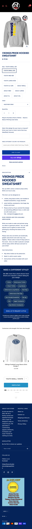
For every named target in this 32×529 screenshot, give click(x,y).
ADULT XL (7, 96)
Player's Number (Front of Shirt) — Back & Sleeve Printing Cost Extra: (14, 118)
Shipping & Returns (24, 417)
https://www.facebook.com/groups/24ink (8, 466)
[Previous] (4, 361)
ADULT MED (7, 90)
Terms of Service (23, 421)
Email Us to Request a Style (16, 311)
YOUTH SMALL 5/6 (9, 70)
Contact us (21, 414)
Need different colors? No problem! (13, 141)
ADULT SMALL (21, 85)
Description (6, 172)
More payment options (16, 162)
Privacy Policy (22, 424)
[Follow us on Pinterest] (12, 472)
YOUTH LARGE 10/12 (10, 80)
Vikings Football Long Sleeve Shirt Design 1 (16, 365)
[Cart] (29, 6)
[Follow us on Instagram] (8, 472)
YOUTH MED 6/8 (9, 75)
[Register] (27, 448)
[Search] (6, 6)
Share (4, 165)
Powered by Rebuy (16, 392)
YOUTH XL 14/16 (8, 85)
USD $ (4, 511)
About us (20, 411)
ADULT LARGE (19, 90)
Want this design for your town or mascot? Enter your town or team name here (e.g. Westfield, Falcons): (15, 130)
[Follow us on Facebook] (4, 472)
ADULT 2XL (17, 96)
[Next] (28, 361)
